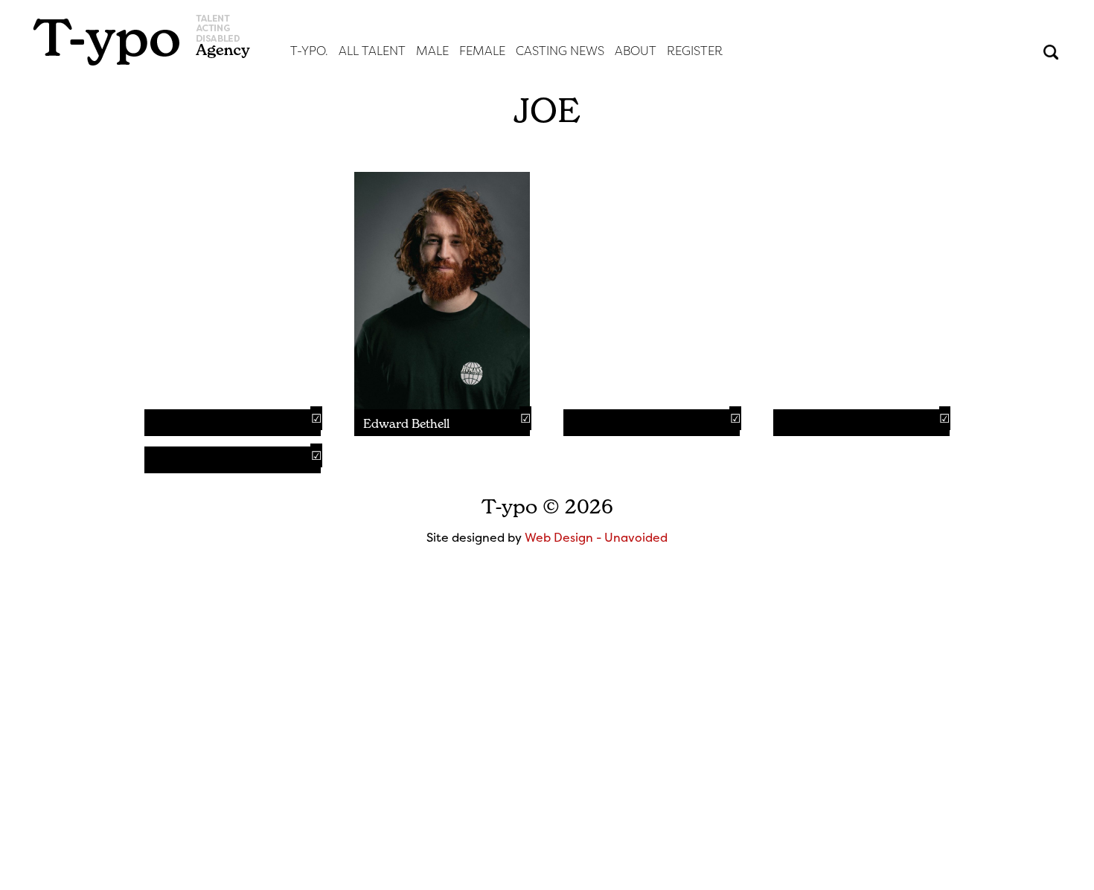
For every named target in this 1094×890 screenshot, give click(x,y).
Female (482, 51)
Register (695, 51)
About (635, 51)
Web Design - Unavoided (596, 537)
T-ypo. (309, 51)
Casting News (560, 51)
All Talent (372, 51)
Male (432, 51)
